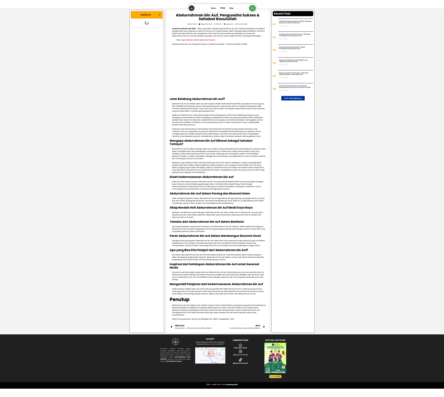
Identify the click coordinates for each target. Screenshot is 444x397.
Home (213, 8)
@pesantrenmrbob (240, 355)
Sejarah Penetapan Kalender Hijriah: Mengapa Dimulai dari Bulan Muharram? (295, 22)
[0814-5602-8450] (240, 345)
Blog (231, 8)
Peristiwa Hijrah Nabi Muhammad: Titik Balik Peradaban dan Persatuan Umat (294, 35)
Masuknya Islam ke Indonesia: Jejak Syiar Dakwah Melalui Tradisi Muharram (293, 73)
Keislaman (229, 24)
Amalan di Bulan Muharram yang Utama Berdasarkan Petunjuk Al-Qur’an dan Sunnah (295, 86)
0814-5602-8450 (240, 348)
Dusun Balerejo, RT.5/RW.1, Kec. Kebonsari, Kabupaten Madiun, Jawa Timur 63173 (210, 343)
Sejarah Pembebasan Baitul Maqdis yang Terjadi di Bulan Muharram (293, 60)
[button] (159, 15)
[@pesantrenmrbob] (240, 351)
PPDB (222, 8)
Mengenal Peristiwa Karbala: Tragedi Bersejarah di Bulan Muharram (292, 47)
